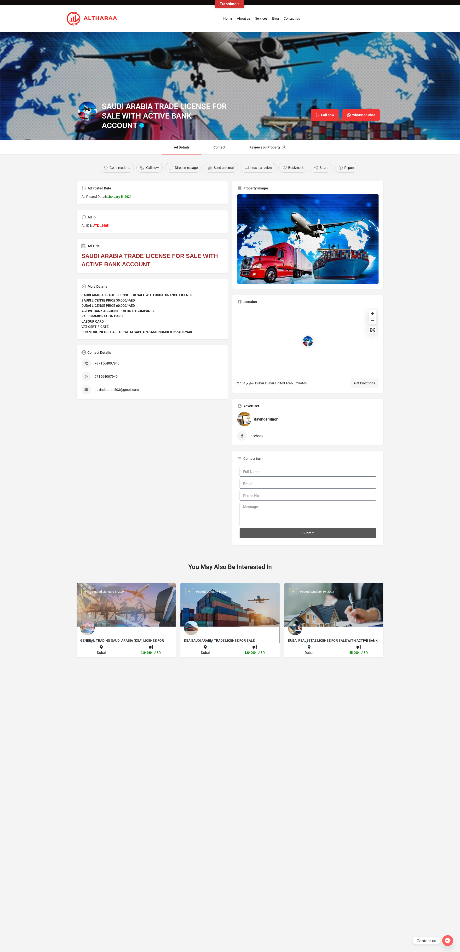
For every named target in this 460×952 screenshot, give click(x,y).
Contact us (292, 18)
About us (243, 18)
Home (227, 18)
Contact (219, 147)
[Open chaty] (447, 940)
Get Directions (364, 383)
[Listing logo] (87, 111)
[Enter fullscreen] (372, 329)
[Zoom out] (372, 320)
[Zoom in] (372, 313)
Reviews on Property (267, 147)
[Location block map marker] (308, 341)
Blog (275, 18)
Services (261, 18)
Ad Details (182, 147)
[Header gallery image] (230, 86)
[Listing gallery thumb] (308, 239)
